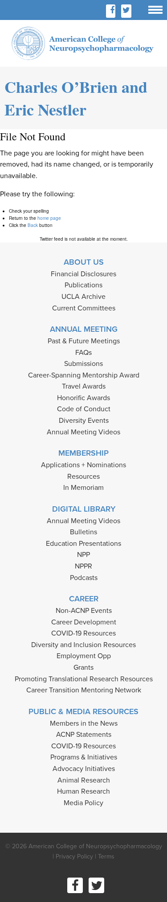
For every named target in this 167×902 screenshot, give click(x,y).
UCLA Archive (83, 296)
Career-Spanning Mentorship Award (83, 375)
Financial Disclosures (83, 274)
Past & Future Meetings (84, 341)
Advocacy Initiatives (84, 768)
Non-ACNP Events (84, 610)
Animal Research (83, 780)
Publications (83, 285)
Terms (106, 856)
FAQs (83, 352)
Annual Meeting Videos (83, 432)
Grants (83, 667)
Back (33, 225)
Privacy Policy (74, 856)
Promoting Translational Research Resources (84, 679)
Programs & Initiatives (83, 757)
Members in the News (84, 723)
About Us (84, 262)
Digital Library (83, 509)
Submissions (83, 363)
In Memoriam (83, 487)
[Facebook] (112, 11)
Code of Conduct (83, 409)
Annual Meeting (84, 329)
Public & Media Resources (83, 711)
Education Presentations (83, 543)
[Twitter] (126, 11)
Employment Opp (84, 656)
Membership (83, 453)
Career (83, 599)
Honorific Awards (83, 397)
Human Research (83, 791)
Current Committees (83, 308)
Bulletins (83, 532)
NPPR (83, 566)
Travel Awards (84, 386)
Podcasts (84, 577)
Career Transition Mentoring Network (83, 690)
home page (49, 218)
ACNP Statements (83, 734)
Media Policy (83, 803)
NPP (83, 554)
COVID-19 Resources (83, 633)
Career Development (83, 622)
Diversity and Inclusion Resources (83, 644)
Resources (83, 476)
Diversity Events (84, 420)
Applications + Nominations (83, 465)
